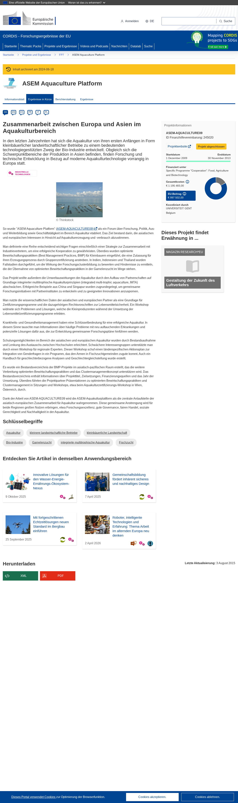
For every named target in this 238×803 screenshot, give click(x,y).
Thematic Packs (30, 46)
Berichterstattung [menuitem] (65, 99)
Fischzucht (126, 442)
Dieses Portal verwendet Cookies (33, 797)
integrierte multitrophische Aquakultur (85, 442)
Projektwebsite (178, 147)
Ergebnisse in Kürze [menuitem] (40, 99)
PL (46, 112)
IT (38, 112)
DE (5, 112)
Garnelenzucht (42, 442)
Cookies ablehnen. (207, 797)
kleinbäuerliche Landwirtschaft (107, 432)
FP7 (61, 54)
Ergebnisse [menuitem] (86, 99)
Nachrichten (119, 46)
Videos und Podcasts (94, 46)
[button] (149, 21)
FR (29, 112)
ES (21, 112)
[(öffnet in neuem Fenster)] (33, 18)
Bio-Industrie (14, 442)
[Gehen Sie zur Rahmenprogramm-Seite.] (10, 83)
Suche (148, 46)
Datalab (136, 46)
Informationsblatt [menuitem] (14, 99)
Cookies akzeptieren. (152, 797)
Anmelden (132, 21)
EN (13, 112)
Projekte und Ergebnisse (60, 46)
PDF (61, 575)
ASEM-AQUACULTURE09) (76, 228)
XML (23, 575)
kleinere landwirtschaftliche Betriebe (54, 432)
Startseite (10, 46)
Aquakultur (13, 432)
